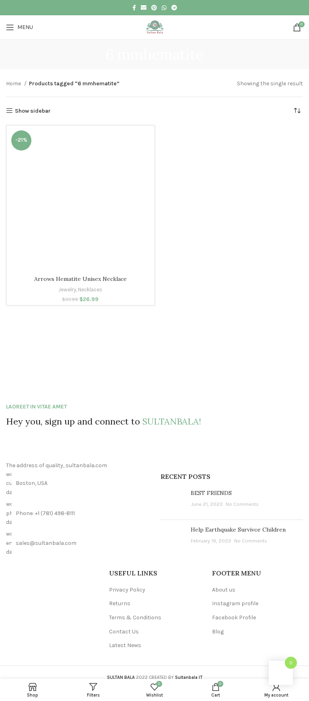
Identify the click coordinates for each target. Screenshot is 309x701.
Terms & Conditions (135, 617)
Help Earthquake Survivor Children (238, 529)
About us (223, 589)
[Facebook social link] (134, 7)
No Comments (242, 504)
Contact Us (124, 631)
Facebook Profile (234, 617)
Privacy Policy (127, 589)
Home (14, 83)
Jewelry (67, 290)
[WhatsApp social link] (164, 7)
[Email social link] (143, 7)
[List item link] (77, 513)
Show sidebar (33, 110)
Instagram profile (235, 603)
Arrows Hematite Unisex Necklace (80, 278)
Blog (218, 631)
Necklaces (90, 290)
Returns (119, 603)
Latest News (125, 645)
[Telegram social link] (174, 7)
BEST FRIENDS (211, 493)
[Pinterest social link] (154, 7)
